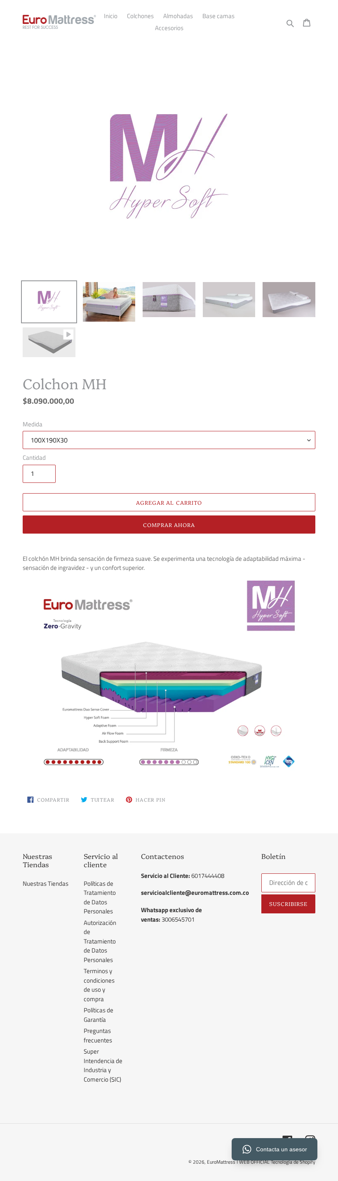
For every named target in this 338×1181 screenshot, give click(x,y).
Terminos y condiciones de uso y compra (99, 985)
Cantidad (34, 457)
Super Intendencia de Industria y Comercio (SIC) (103, 1065)
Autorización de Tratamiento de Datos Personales (100, 941)
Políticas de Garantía (98, 1014)
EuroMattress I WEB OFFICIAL (239, 1162)
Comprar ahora (169, 524)
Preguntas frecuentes (98, 1035)
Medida (32, 424)
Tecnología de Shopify (293, 1162)
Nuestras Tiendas (45, 883)
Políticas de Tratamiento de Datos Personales (100, 897)
